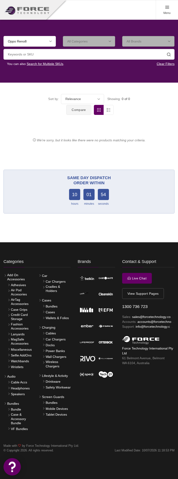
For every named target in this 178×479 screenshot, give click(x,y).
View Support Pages (143, 293)
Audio (11, 376)
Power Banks (55, 351)
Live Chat (138, 278)
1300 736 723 (135, 306)
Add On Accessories (16, 277)
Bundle (16, 409)
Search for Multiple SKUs (45, 64)
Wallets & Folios (57, 318)
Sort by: (53, 99)
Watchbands (20, 361)
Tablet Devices (56, 414)
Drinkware (53, 381)
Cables (51, 333)
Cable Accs (19, 382)
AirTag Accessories (20, 302)
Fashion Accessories (20, 326)
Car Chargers (56, 281)
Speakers (18, 394)
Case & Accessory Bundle (18, 419)
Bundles (13, 403)
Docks (50, 345)
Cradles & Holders (53, 289)
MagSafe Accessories (20, 341)
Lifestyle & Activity (55, 376)
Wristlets (17, 367)
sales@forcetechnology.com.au (155, 317)
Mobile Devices (57, 409)
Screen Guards (53, 397)
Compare (79, 110)
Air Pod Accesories (19, 292)
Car (44, 276)
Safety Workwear (58, 387)
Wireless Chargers (52, 364)
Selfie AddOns (21, 355)
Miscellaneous (21, 349)
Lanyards (18, 334)
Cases (46, 300)
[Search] (168, 55)
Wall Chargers (56, 357)
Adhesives (18, 285)
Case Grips (19, 309)
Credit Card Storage (19, 317)
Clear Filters (166, 64)
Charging (48, 327)
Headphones (20, 388)
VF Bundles (19, 429)
